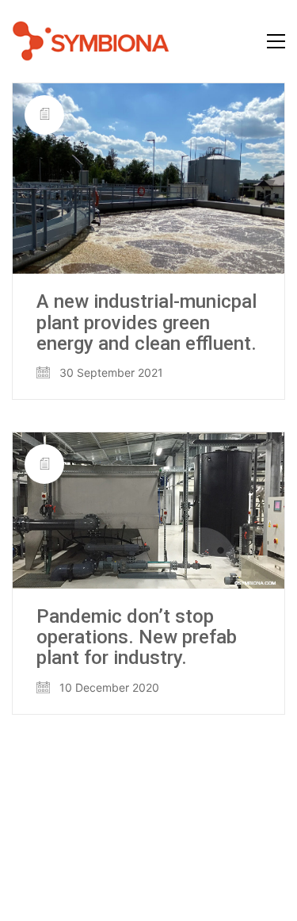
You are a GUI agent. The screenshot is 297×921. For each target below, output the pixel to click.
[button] (276, 41)
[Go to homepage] (91, 41)
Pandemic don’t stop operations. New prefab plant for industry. (136, 637)
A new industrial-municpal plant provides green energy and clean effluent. (146, 322)
